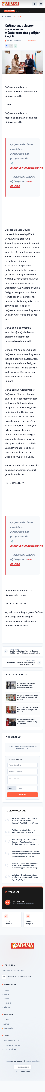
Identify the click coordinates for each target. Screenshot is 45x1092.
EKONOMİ (7, 1003)
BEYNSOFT (25, 1072)
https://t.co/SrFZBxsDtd (23, 167)
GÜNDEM (17, 17)
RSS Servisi (8, 1028)
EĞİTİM (6, 999)
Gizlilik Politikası (11, 1041)
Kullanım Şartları (11, 1045)
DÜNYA (6, 994)
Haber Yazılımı (23, 1067)
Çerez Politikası (10, 1049)
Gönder (22, 794)
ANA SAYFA (7, 17)
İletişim (6, 1024)
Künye (6, 1020)
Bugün (6, 990)
